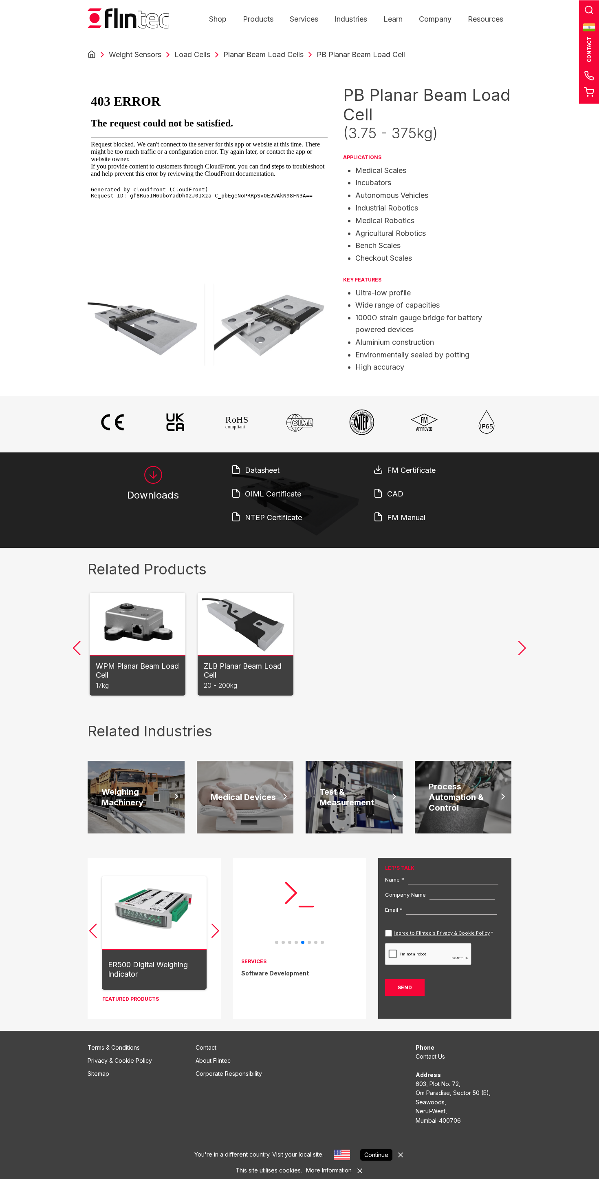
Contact (206, 1047)
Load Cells (192, 54)
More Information (329, 1170)
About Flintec (213, 1060)
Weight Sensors (135, 54)
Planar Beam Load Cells (263, 54)
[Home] (92, 54)
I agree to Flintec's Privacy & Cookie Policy (442, 933)
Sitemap (98, 1073)
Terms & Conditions (114, 1047)
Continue (376, 1154)
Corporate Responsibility (229, 1073)
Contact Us (430, 1056)
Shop (218, 19)
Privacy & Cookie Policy (120, 1060)
